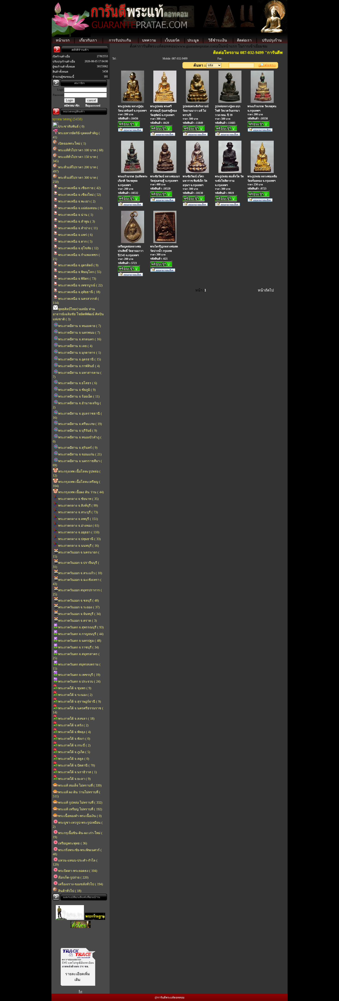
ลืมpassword (92, 105)
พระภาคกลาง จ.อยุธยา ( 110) (78, 532)
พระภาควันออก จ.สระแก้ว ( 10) (80, 573)
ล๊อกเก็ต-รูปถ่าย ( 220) (73, 877)
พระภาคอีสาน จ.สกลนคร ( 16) (79, 339)
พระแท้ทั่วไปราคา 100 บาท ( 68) (80, 150)
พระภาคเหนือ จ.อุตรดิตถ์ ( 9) (78, 265)
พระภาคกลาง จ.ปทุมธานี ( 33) (79, 539)
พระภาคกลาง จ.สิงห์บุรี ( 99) (78, 505)
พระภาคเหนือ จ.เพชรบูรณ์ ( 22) (80, 285)
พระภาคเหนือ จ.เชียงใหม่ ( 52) (79, 194)
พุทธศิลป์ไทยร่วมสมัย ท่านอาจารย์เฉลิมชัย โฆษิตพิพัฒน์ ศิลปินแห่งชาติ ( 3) (78, 314)
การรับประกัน (120, 40)
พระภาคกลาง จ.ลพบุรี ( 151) (78, 519)
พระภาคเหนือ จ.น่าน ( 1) (75, 215)
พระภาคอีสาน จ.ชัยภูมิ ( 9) (77, 390)
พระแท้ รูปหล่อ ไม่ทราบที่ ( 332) (80, 802)
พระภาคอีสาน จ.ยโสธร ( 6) (77, 383)
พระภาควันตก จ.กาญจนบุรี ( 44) (81, 634)
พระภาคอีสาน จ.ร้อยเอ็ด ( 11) (79, 396)
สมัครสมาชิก (71, 105)
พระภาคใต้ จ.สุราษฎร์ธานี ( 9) (79, 701)
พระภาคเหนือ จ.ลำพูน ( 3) (76, 221)
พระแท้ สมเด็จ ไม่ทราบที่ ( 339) (80, 785)
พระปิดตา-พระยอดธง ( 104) (77, 871)
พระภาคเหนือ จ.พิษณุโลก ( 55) (79, 272)
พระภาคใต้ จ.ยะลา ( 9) (74, 779)
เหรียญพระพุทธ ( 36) (72, 843)
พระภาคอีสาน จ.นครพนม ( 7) (79, 332)
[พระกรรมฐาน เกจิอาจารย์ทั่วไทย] (95, 914)
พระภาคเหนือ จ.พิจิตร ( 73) (77, 278)
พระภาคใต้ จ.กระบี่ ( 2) (74, 745)
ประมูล (193, 40)
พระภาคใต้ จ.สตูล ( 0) (73, 758)
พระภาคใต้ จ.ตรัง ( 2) (73, 725)
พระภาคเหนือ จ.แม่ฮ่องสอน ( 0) (80, 208)
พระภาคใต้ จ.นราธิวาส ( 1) (77, 772)
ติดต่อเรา (244, 40)
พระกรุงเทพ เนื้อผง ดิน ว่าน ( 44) (81, 492)
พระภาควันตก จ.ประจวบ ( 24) (79, 681)
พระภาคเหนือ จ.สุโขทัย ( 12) (78, 248)
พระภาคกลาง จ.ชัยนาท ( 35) (78, 499)
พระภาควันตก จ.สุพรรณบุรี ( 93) (81, 627)
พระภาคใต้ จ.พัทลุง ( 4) (74, 732)
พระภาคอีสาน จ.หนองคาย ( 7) (79, 326)
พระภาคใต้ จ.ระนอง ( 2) (75, 695)
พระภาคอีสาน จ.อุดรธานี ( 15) (79, 359)
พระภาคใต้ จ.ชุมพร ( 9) (74, 688)
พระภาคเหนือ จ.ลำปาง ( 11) (78, 228)
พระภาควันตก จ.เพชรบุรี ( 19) (79, 675)
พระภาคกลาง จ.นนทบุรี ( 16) (78, 545)
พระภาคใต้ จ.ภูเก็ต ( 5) (74, 752)
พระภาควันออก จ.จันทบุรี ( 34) (79, 614)
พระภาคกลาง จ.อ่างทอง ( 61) (78, 525)
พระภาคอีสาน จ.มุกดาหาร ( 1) (79, 352)
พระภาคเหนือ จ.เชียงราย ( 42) (79, 188)
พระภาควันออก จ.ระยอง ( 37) (79, 607)
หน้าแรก (63, 40)
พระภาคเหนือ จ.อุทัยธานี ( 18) (79, 292)
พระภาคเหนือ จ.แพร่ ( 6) (75, 235)
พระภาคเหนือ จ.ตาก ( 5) (75, 241)
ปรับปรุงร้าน (272, 40)
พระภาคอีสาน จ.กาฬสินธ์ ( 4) (79, 366)
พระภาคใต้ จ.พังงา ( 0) (74, 738)
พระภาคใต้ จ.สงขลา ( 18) (76, 718)
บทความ (149, 40)
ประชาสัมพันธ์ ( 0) (71, 126)
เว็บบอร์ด (172, 40)
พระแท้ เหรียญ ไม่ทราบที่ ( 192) (80, 809)
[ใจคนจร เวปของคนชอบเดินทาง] (70, 914)
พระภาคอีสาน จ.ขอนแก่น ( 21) (80, 454)
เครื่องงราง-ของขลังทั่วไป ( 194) (80, 884)
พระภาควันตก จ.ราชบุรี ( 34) (78, 647)
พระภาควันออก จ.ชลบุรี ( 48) (78, 600)
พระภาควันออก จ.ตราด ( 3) (77, 620)
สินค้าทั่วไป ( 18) (69, 891)
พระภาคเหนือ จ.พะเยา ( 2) (76, 201)
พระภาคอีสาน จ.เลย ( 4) (75, 346)
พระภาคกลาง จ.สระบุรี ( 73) (78, 512)
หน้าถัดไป (266, 290)
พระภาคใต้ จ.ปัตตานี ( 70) (76, 765)
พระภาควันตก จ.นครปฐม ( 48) (79, 640)
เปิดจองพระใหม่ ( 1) (72, 143)
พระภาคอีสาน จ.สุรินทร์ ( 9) (78, 447)
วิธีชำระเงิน (217, 40)
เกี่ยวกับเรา (88, 40)
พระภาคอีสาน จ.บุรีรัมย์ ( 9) (77, 430)
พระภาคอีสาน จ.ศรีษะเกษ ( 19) (80, 424)
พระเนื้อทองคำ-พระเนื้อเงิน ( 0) (80, 816)
